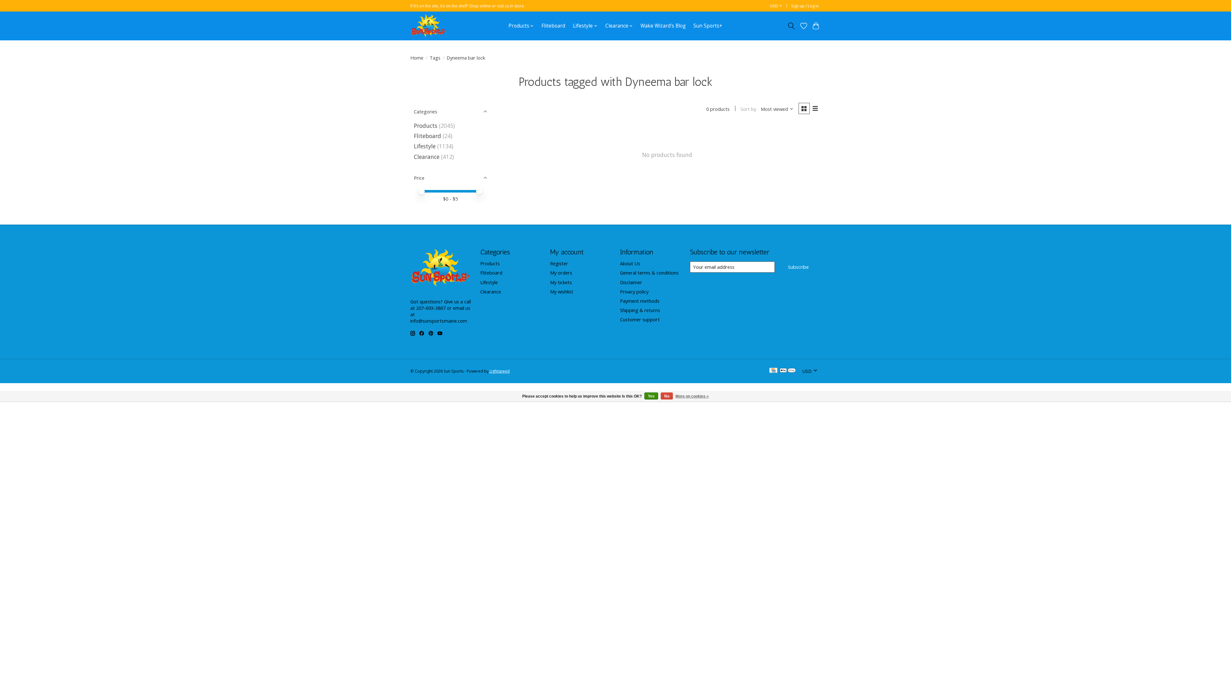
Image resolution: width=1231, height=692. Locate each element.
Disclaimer (631, 282)
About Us (630, 263)
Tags (435, 57)
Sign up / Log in (805, 6)
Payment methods (639, 301)
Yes (651, 396)
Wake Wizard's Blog (663, 25)
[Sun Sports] (428, 26)
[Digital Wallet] (788, 371)
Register (559, 263)
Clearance (427, 157)
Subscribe (798, 267)
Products (425, 125)
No (666, 396)
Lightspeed (500, 371)
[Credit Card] (773, 371)
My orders (561, 272)
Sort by (748, 109)
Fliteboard (553, 25)
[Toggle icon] (791, 26)
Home (416, 57)
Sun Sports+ (707, 25)
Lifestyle (425, 146)
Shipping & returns (640, 310)
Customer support (640, 319)
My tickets (561, 282)
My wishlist (561, 291)
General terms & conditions (649, 272)
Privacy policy (634, 291)
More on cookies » (692, 396)
